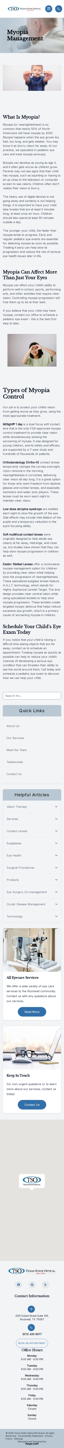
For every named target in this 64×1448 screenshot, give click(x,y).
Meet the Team (16, 750)
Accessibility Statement (30, 1436)
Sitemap (18, 1438)
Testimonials (14, 762)
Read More (32, 1012)
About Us (12, 726)
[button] (3, 9)
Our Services (15, 738)
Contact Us (14, 774)
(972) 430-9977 (32, 1334)
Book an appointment (32, 1343)
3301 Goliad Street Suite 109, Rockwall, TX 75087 (32, 1317)
